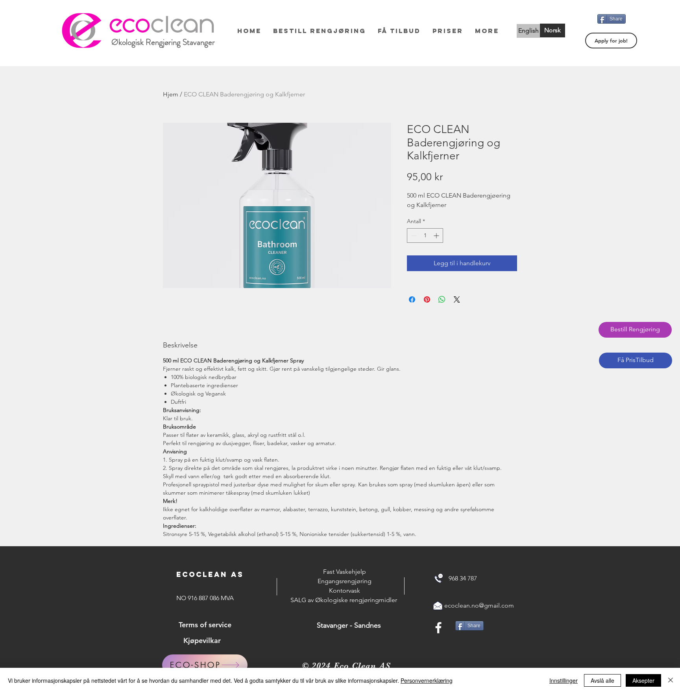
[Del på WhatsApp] (442, 299)
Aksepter (643, 680)
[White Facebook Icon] (438, 627)
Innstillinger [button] (563, 680)
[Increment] (437, 235)
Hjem (170, 94)
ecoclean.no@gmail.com (479, 605)
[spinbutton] (425, 235)
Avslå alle (602, 680)
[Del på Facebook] (412, 299)
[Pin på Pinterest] (427, 299)
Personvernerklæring (427, 680)
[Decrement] (413, 235)
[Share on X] (457, 299)
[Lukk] (670, 680)
